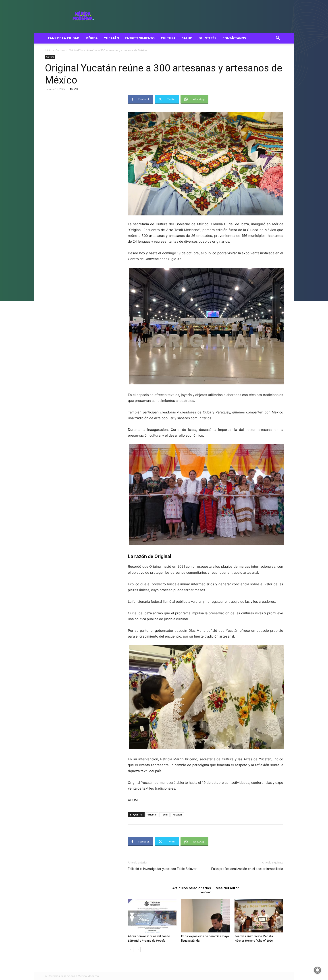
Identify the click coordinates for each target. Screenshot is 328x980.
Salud (187, 38)
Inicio (48, 50)
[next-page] (138, 949)
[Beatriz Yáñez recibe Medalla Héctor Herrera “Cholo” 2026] (259, 915)
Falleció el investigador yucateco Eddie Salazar (162, 869)
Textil (164, 814)
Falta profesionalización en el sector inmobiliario (247, 869)
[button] (277, 38)
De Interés (207, 38)
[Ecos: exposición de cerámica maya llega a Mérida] (205, 915)
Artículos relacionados (191, 888)
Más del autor (227, 888)
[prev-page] (130, 949)
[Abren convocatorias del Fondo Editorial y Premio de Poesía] (152, 915)
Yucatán (111, 38)
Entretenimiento (140, 38)
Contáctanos (234, 38)
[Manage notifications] (317, 970)
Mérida (91, 38)
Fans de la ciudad (63, 38)
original (151, 814)
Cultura (168, 38)
